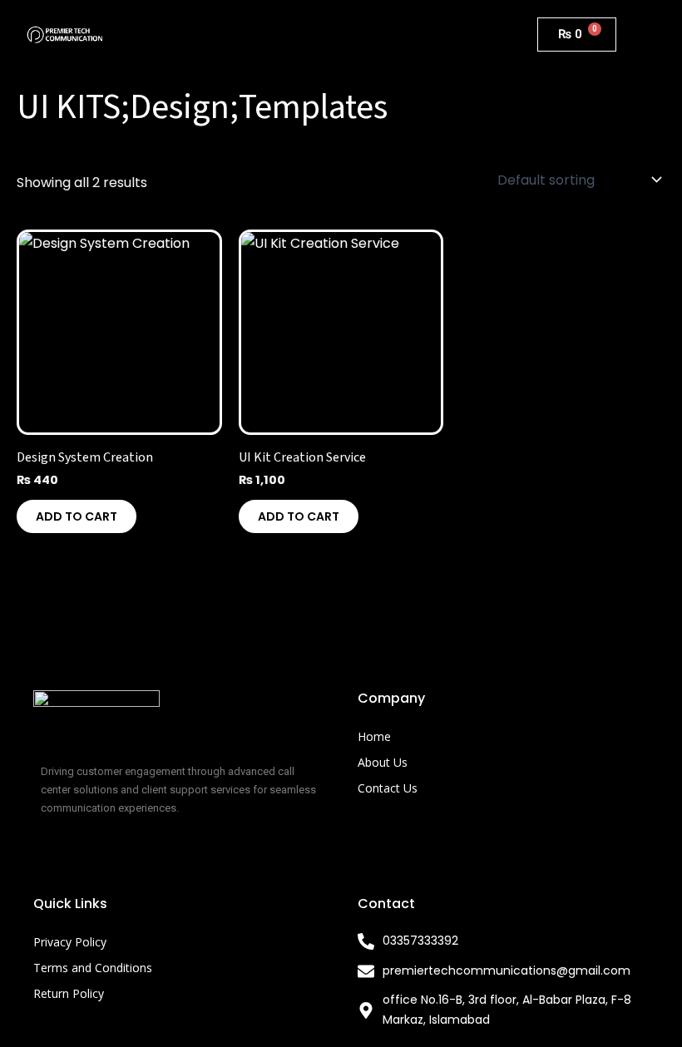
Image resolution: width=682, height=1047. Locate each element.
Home (374, 736)
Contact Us (388, 788)
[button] (321, 34)
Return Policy (68, 993)
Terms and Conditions (92, 967)
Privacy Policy (69, 942)
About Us (383, 762)
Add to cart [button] (76, 516)
